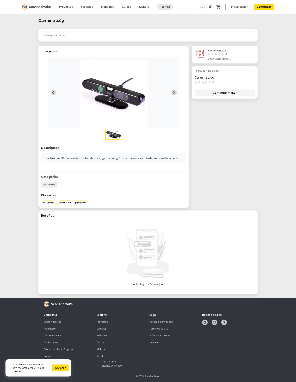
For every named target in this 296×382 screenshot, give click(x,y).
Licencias (154, 342)
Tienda (165, 6)
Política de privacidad (161, 321)
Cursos (100, 342)
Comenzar (264, 6)
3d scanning (48, 202)
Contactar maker (225, 92)
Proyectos (102, 321)
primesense (81, 202)
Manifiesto (50, 328)
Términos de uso (158, 328)
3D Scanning (49, 184)
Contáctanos (51, 342)
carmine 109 (65, 202)
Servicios (101, 328)
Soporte (48, 356)
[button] (113, 135)
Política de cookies (159, 335)
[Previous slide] (53, 92)
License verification (112, 365)
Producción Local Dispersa (58, 349)
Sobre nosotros (52, 321)
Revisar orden (109, 361)
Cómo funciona (52, 335)
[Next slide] (174, 92)
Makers (101, 349)
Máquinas (102, 335)
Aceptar (60, 368)
